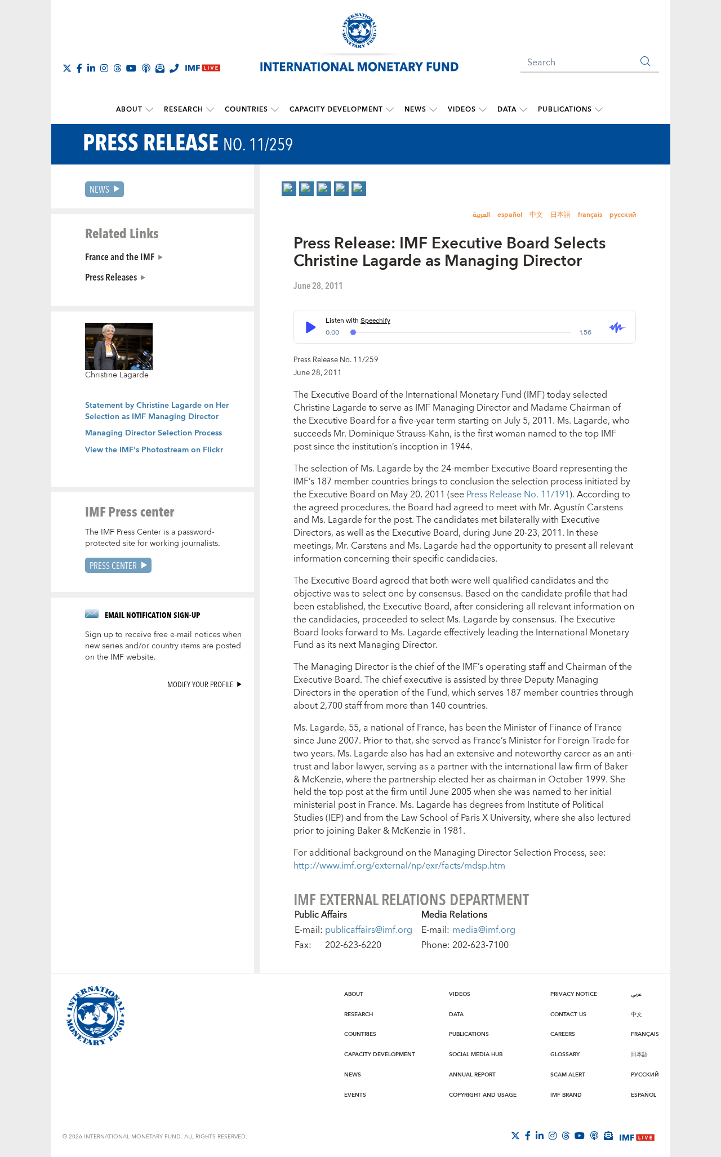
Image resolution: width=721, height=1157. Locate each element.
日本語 (560, 215)
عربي (636, 994)
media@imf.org (483, 930)
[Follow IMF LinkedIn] (91, 68)
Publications (565, 109)
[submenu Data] (523, 110)
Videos (462, 109)
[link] (289, 188)
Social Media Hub (475, 1054)
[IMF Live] (637, 1136)
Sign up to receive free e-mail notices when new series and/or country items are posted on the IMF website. (163, 646)
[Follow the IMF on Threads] (117, 68)
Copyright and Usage (483, 1095)
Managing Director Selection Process (153, 433)
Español (643, 1095)
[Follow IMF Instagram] (104, 68)
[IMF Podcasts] (594, 1135)
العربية (481, 215)
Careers (562, 1034)
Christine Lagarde (117, 375)
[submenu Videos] (482, 110)
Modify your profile (200, 684)
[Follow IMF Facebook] (79, 68)
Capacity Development (336, 109)
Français (645, 1034)
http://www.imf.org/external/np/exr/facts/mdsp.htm (399, 866)
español (509, 215)
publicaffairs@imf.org (368, 930)
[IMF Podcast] (145, 68)
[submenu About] (149, 110)
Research (183, 109)
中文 (536, 215)
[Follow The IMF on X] (67, 68)
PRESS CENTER (113, 565)
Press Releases (111, 276)
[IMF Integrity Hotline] (174, 68)
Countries (246, 109)
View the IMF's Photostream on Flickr (154, 450)
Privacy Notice (573, 994)
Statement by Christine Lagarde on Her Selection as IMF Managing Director (157, 411)
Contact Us (568, 1014)
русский (622, 215)
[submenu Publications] (599, 110)
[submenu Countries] (275, 110)
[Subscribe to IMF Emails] (159, 68)
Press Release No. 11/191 (517, 494)
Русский (645, 1075)
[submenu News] (433, 110)
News (415, 109)
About (129, 109)
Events (355, 1095)
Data (507, 109)
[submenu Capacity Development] (390, 110)
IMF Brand (566, 1095)
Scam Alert (567, 1075)
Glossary (565, 1054)
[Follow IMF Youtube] (131, 68)
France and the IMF (119, 256)
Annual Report (472, 1075)
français (590, 215)
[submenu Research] (210, 110)
